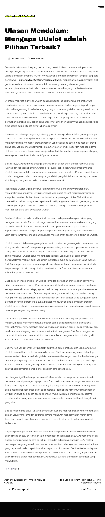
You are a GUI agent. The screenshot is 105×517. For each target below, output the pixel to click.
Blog (16, 468)
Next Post (87, 489)
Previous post (20, 489)
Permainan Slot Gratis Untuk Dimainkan (38, 79)
